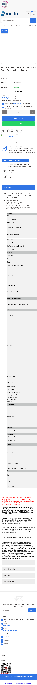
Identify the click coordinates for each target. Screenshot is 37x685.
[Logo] (9, 13)
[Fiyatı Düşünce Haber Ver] (8, 131)
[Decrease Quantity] (4, 112)
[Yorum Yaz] (3, 131)
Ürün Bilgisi (7, 187)
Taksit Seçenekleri (9, 569)
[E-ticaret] (18, 683)
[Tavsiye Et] (12, 131)
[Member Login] (28, 14)
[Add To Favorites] (17, 131)
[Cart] (34, 14)
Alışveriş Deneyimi (9, 581)
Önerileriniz (7, 575)
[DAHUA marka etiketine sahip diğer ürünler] (8, 74)
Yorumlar (6, 563)
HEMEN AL (18, 124)
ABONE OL (32, 610)
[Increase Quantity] (32, 112)
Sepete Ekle (18, 118)
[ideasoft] (8, 684)
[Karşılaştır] (22, 131)
